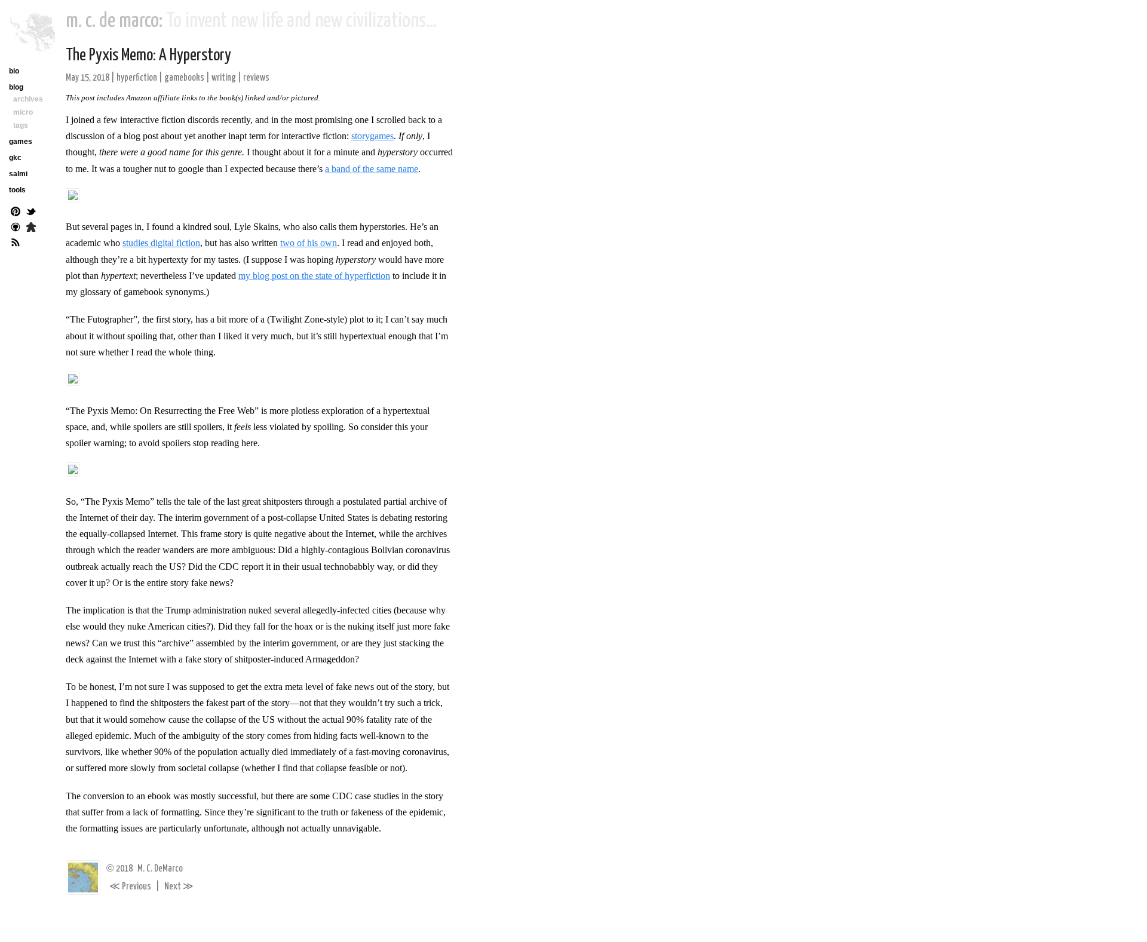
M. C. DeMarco (160, 868)
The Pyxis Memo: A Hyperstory (148, 55)
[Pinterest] (15, 212)
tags (20, 125)
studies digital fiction (161, 243)
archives (28, 99)
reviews (256, 77)
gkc (15, 158)
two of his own (308, 243)
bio (14, 71)
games (20, 141)
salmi (18, 174)
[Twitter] (31, 212)
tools (17, 190)
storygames (372, 136)
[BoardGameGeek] (31, 228)
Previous (130, 886)
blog (16, 87)
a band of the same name (371, 169)
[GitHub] (15, 228)
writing (223, 77)
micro (23, 112)
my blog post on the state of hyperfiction (314, 276)
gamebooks (184, 77)
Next (179, 886)
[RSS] (15, 243)
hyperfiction (136, 77)
